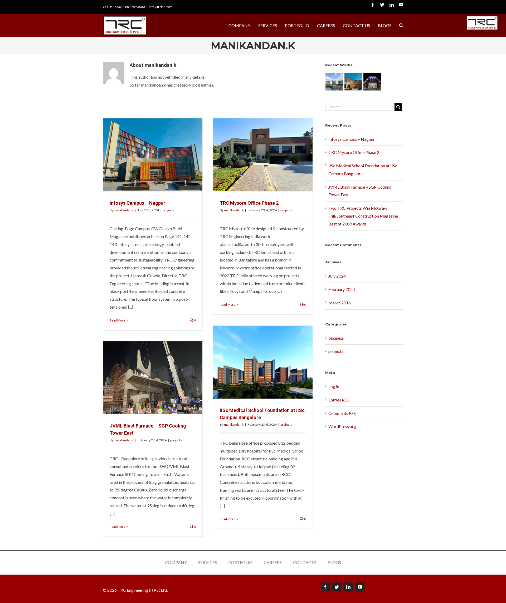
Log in (333, 386)
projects (168, 210)
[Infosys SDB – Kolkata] (372, 81)
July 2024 (337, 275)
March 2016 (339, 302)
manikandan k (123, 210)
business (336, 337)
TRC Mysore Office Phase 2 (249, 203)
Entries (338, 399)
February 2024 (341, 289)
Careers (273, 562)
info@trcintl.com (161, 7)
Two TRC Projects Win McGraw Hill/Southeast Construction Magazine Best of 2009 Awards (363, 215)
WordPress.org (342, 426)
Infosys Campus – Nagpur (137, 203)
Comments (342, 413)
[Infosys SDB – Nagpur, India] (353, 81)
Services (207, 562)
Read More (117, 320)
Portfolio (240, 562)
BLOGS (334, 562)
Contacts (304, 562)
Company (176, 562)
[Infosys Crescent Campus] (334, 81)
